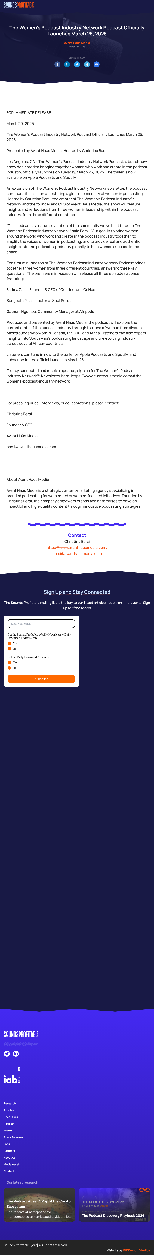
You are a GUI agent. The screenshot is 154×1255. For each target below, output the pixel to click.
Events (8, 1130)
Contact (9, 1171)
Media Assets (12, 1164)
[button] (148, 5)
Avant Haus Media (77, 42)
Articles (9, 1110)
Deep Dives (11, 1117)
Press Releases (13, 1137)
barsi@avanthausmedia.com (77, 553)
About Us (10, 1157)
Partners (9, 1151)
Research (10, 1103)
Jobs (7, 1144)
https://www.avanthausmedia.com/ (77, 547)
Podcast (9, 1123)
